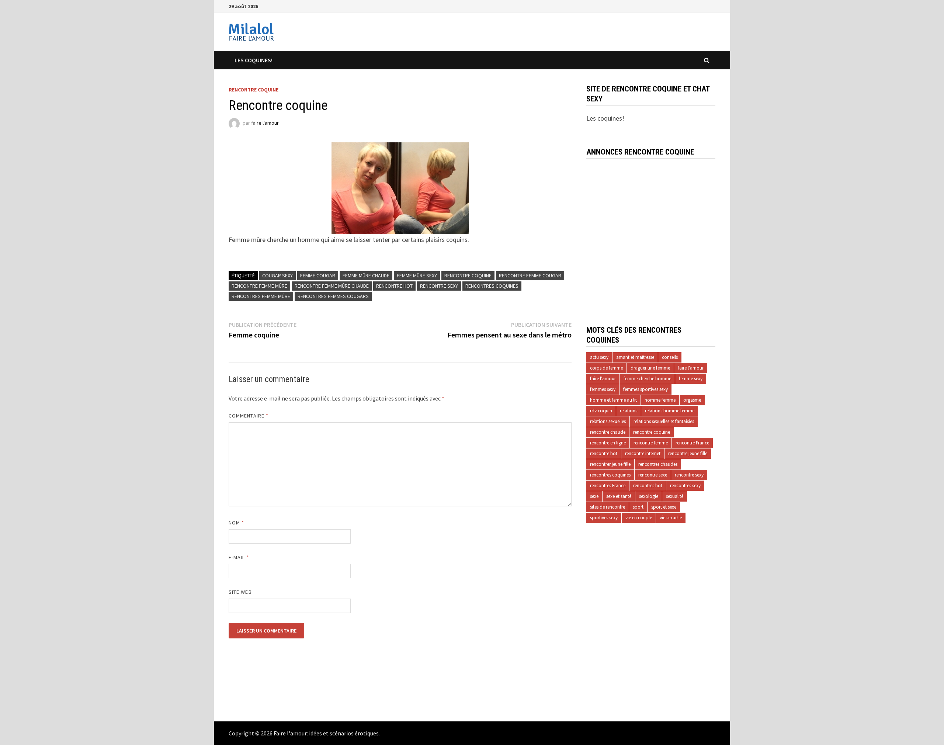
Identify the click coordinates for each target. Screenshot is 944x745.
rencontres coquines (491, 286)
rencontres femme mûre (261, 296)
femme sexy (690, 378)
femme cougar (317, 275)
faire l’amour (603, 378)
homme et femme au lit (613, 400)
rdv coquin (601, 411)
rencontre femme (651, 443)
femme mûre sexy (417, 275)
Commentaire (248, 415)
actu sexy (599, 357)
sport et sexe (663, 507)
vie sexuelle (671, 517)
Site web (240, 592)
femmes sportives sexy (645, 389)
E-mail (239, 557)
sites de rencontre (607, 507)
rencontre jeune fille (687, 453)
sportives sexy (604, 517)
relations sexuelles (608, 421)
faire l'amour (265, 122)
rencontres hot (647, 485)
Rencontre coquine (253, 89)
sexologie (648, 496)
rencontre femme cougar (530, 275)
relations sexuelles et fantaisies (664, 421)
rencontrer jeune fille (610, 464)
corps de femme (606, 368)
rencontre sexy (439, 286)
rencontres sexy (685, 485)
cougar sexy (277, 275)
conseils (670, 357)
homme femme (660, 400)
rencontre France (692, 443)
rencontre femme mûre (259, 286)
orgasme (692, 400)
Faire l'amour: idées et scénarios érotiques (326, 733)
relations (628, 411)
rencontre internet (642, 453)
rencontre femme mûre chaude (332, 286)
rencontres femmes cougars (333, 296)
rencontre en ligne (608, 443)
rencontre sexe (652, 475)
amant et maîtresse (635, 357)
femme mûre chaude (366, 275)
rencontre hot (394, 286)
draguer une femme (650, 368)
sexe (594, 496)
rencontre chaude (607, 432)
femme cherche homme (647, 378)
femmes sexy (602, 389)
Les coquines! (254, 60)
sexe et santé (618, 496)
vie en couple (638, 517)
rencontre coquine (468, 275)
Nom (236, 522)
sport (638, 507)
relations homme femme (669, 411)
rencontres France (607, 485)
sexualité (674, 496)
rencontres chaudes (657, 464)
